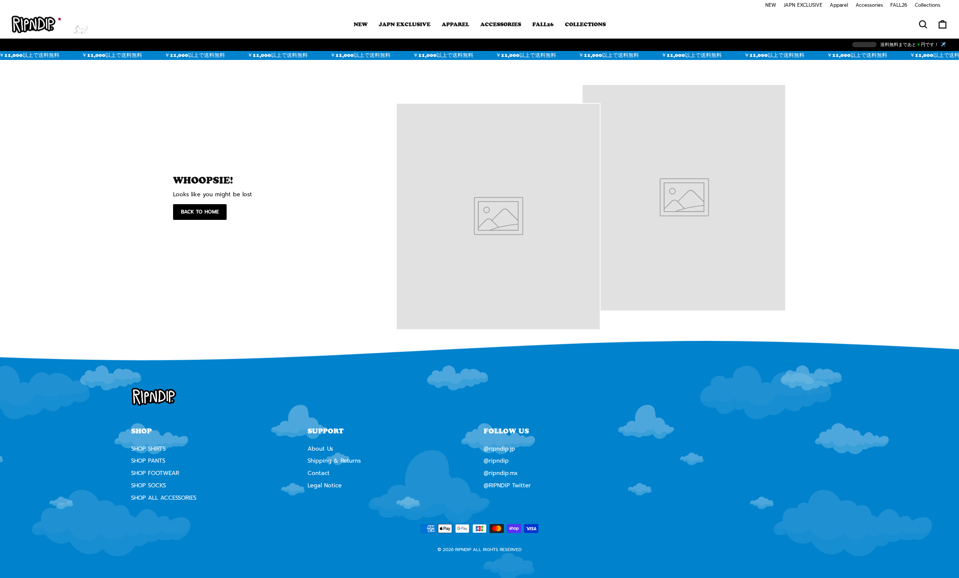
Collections (927, 5)
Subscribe (479, 379)
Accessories (869, 5)
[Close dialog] (557, 223)
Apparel (839, 5)
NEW (770, 5)
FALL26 (898, 5)
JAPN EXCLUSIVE (803, 5)
